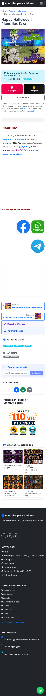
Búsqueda (9, 563)
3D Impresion (9, 590)
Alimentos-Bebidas (11, 602)
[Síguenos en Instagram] (15, 535)
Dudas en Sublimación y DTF (17, 571)
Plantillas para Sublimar (19, 3)
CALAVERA (8, 346)
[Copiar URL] (29, 390)
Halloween (19, 139)
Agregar (12, 90)
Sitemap (34, 689)
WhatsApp (25, 108)
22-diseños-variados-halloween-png (33, 493)
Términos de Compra (10, 662)
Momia (28, 346)
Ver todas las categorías (13, 622)
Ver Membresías (15, 331)
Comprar (34, 90)
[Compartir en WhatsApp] (23, 390)
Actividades (8, 594)
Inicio (4, 11)
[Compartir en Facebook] (16, 390)
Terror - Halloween (17, 11)
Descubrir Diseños (16, 324)
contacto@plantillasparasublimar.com (21, 639)
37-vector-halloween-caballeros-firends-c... (32, 469)
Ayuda (25, 146)
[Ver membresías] (23, 422)
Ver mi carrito (23, 97)
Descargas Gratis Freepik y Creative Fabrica (24, 555)
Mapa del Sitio (7, 666)
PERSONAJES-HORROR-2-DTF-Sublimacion (11, 493)
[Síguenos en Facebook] (3, 535)
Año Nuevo (7, 609)
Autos (5, 613)
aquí (32, 111)
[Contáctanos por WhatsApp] (9, 535)
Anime (6, 606)
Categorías (9, 559)
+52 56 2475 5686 (12, 647)
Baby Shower (8, 617)
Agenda (6, 598)
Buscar (37, 373)
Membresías (10, 567)
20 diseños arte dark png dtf (12, 466)
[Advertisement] (23, 179)
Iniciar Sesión (10, 575)
